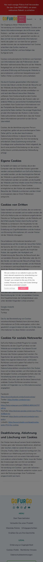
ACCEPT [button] (23, 288)
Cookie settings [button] (9, 288)
